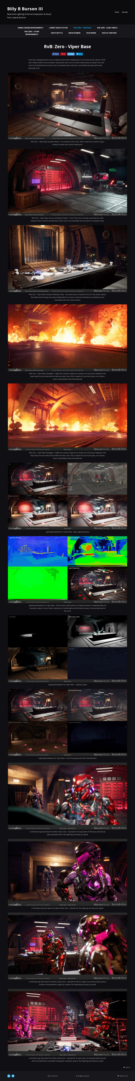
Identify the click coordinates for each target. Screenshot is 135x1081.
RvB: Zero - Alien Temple (107, 28)
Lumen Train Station (58, 28)
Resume (125, 12)
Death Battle (57, 33)
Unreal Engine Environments (30, 28)
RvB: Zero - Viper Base (82, 28)
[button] (126, 1067)
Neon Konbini (74, 33)
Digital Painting (109, 33)
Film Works (91, 33)
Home (117, 12)
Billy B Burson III (25, 8)
